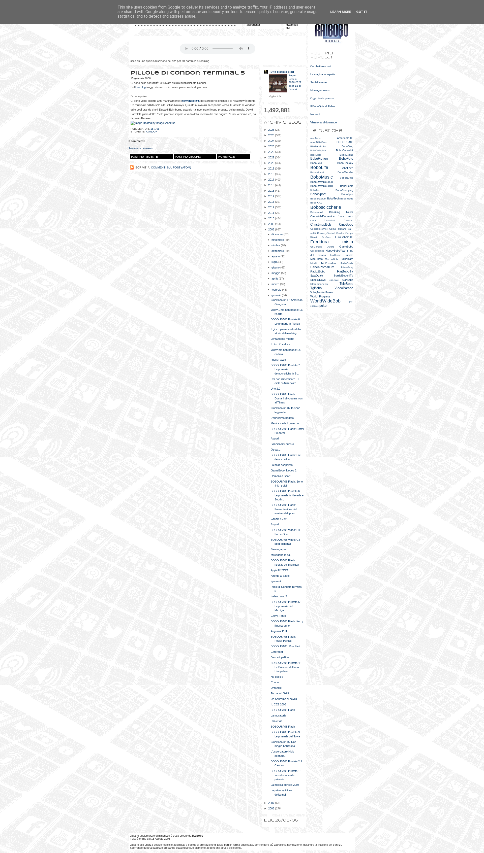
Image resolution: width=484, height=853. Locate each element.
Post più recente (144, 156)
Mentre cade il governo (285, 423)
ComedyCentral (326, 233)
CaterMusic (330, 220)
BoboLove (347, 167)
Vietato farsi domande (323, 122)
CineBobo (346, 224)
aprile (275, 278)
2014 (271, 196)
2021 (271, 157)
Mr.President (329, 263)
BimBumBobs (318, 146)
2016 (271, 185)
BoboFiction (319, 158)
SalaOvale (316, 275)
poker (323, 306)
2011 (271, 212)
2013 (271, 201)
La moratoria (278, 715)
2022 (271, 151)
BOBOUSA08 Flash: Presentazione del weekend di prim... (284, 509)
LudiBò (349, 255)
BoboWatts (346, 198)
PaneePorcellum (322, 267)
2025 (271, 135)
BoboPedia (346, 185)
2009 (271, 223)
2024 (271, 140)
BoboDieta (315, 155)
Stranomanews (319, 284)
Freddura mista (331, 241)
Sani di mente (318, 82)
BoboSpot (347, 194)
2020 (271, 162)
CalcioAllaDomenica (322, 216)
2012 (271, 207)
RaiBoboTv (345, 271)
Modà (313, 263)
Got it (362, 12)
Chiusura (348, 220)
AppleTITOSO (279, 570)
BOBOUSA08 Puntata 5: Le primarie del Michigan (285, 606)
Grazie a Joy (279, 518)
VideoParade (344, 288)
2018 (271, 174)
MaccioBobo (332, 259)
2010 (271, 218)
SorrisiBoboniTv (343, 275)
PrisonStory (347, 267)
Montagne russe (320, 90)
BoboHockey (345, 162)
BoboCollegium (318, 150)
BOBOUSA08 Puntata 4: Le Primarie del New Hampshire (285, 667)
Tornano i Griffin (280, 693)
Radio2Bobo (317, 271)
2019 (271, 168)
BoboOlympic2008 (321, 181)
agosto (276, 256)
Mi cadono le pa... (281, 554)
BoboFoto (346, 158)
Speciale (334, 280)
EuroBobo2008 (344, 236)
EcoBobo (326, 237)
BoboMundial (345, 172)
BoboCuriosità (344, 150)
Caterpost (277, 651)
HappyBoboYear (336, 250)
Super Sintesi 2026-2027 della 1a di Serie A (295, 82)
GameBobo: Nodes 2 (283, 470)
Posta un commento (141, 148)
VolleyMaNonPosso (321, 292)
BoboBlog (347, 146)
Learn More (340, 12)
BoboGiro (316, 162)
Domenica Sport (280, 475)
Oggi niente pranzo (322, 98)
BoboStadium (318, 198)
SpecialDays (318, 279)
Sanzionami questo (282, 444)
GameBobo (346, 246)
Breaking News (341, 212)
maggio (276, 273)
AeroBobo (315, 138)
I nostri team (278, 359)
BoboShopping (344, 190)
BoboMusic (321, 177)
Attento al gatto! (280, 575)
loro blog (140, 87)
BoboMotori (317, 172)
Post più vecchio (188, 156)
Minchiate (347, 258)
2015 (271, 190)
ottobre (276, 245)
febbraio (276, 289)
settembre (278, 250)
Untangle (276, 687)
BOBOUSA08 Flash (283, 726)
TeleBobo (346, 284)
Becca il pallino (280, 657)
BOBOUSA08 (345, 142)
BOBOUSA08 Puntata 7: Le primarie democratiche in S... (285, 369)
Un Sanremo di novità (284, 698)
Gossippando (317, 251)
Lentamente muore (282, 338)
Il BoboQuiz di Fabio (322, 106)
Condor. (275, 682)
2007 (271, 802)
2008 (271, 229)
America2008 (345, 138)
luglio (274, 261)
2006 (271, 808)
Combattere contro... (323, 66)
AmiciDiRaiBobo (318, 142)
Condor (151, 131)
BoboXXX (316, 202)
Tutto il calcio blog (281, 71)
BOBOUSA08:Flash (283, 709)
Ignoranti (276, 581)
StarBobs (347, 279)
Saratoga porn (279, 549)
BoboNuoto (346, 177)
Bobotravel (316, 212)
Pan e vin (276, 721)
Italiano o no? (279, 596)
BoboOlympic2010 (321, 185)
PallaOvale (347, 263)
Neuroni (315, 114)
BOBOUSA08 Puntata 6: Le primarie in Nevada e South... (287, 495)
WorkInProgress (320, 296)
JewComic (335, 255)
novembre (278, 239)
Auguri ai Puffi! (279, 631)
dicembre (277, 234)
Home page (226, 156)
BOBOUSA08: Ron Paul (285, 646)
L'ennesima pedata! (282, 417)
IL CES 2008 (278, 704)
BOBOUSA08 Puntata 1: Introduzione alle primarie (285, 775)
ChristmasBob (320, 224)
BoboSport (318, 194)
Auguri (275, 438)
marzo (275, 284)
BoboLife (319, 167)
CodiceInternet (318, 228)
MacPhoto (316, 258)
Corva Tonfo (278, 615)
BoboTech (333, 198)
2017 (271, 179)
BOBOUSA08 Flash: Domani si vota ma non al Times (286, 398)
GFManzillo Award (322, 247)
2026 (271, 129)
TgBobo (316, 288)
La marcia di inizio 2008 (285, 784)
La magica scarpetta (322, 74)
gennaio (276, 295)
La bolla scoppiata (282, 464)
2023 (271, 146)
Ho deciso (277, 676)
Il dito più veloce (280, 344)
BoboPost (315, 190)
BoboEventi (346, 154)
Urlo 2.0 (275, 388)
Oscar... (276, 449)
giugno (275, 267)
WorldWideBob (325, 300)
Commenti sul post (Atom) (171, 167)
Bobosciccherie (325, 207)
